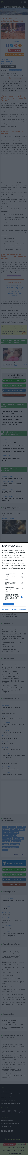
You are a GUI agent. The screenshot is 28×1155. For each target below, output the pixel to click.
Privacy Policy (22, 609)
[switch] (22, 577)
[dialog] (14, 578)
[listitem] (14, 574)
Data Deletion (5, 609)
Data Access (14, 609)
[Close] (24, 545)
